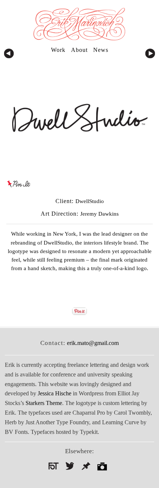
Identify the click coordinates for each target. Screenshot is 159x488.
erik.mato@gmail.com (93, 343)
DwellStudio (58, 243)
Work (58, 50)
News (100, 50)
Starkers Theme (44, 403)
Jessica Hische (54, 393)
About (79, 50)
